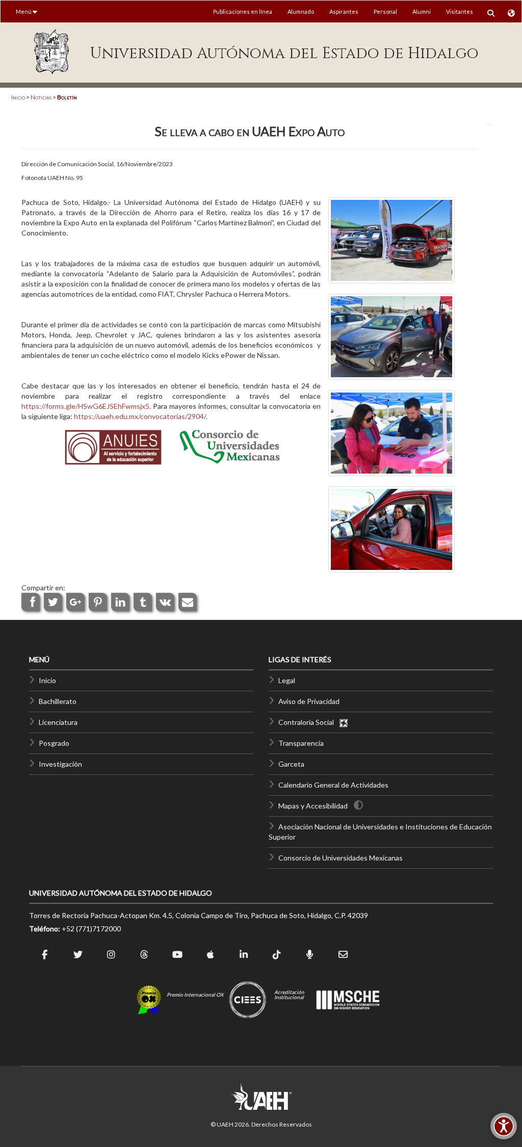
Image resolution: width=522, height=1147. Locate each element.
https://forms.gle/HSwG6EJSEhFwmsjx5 (85, 406)
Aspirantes (343, 11)
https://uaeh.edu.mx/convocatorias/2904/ (140, 416)
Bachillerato (57, 701)
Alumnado (301, 11)
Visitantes (459, 11)
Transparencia (301, 743)
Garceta (291, 764)
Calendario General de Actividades (333, 784)
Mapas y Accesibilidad (313, 805)
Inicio (18, 97)
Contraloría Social (308, 722)
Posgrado (54, 743)
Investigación (60, 764)
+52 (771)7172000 (91, 928)
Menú (24, 11)
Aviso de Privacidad (309, 701)
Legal (286, 680)
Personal (385, 11)
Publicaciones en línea (242, 11)
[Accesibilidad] (503, 1126)
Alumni (421, 11)
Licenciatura (58, 722)
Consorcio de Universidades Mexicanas (340, 857)
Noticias (41, 97)
